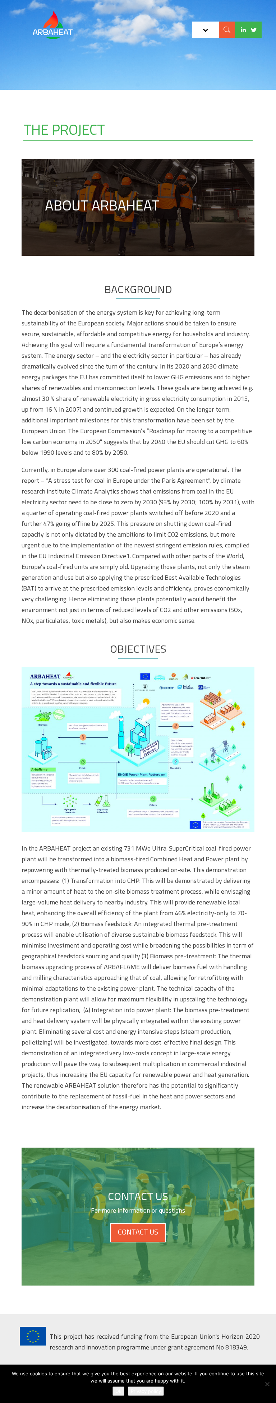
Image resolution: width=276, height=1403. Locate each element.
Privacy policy (146, 1391)
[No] (267, 1384)
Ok (118, 1391)
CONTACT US (138, 1231)
